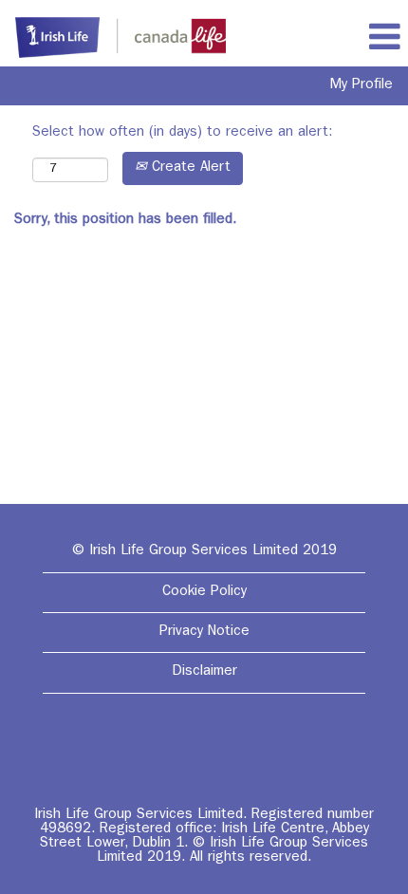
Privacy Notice (204, 632)
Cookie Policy (204, 593)
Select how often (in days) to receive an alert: (182, 133)
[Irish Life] (113, 38)
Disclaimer (204, 672)
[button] (384, 37)
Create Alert (189, 168)
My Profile (361, 86)
